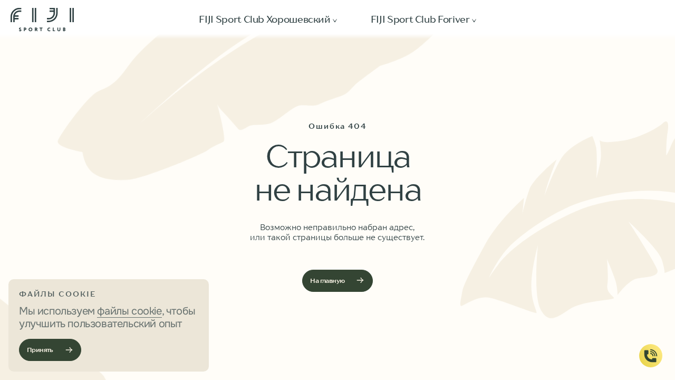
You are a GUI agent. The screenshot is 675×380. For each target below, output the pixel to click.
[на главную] (42, 19)
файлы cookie (129, 311)
